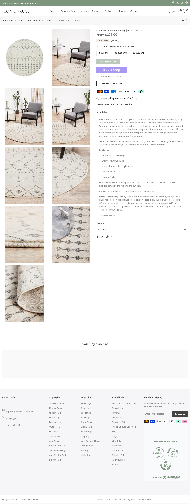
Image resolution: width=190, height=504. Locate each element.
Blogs (114, 436)
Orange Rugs (87, 445)
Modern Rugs (55, 408)
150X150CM (104, 53)
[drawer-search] (168, 11)
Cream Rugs (87, 426)
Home (5, 20)
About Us (116, 441)
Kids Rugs (53, 431)
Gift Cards (117, 445)
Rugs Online (118, 408)
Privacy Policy (130, 499)
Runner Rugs (55, 422)
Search (99, 499)
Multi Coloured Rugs (90, 441)
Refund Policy (145, 499)
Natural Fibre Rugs (57, 445)
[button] (124, 61)
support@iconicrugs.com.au (20, 411)
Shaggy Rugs (55, 412)
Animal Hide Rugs (57, 450)
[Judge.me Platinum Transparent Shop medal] (158, 452)
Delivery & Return (105, 104)
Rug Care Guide (119, 422)
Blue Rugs (85, 417)
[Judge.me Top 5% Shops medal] (165, 464)
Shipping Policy (119, 455)
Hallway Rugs (55, 459)
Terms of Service (113, 499)
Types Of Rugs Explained (124, 426)
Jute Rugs (54, 441)
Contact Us (117, 450)
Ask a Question (124, 104)
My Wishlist (117, 417)
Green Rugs (86, 431)
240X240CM (139, 53)
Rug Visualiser (118, 459)
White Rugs (86, 455)
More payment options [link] (112, 76)
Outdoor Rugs (56, 426)
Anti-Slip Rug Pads (58, 455)
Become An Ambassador (124, 403)
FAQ (114, 431)
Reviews (116, 412)
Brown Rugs (86, 422)
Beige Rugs (86, 403)
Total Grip (144, 182)
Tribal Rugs (54, 436)
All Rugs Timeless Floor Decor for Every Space (31, 20)
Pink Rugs (85, 450)
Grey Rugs (85, 436)
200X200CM (121, 53)
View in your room (112, 83)
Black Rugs (86, 412)
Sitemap (116, 464)
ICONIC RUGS (32, 499)
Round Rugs (55, 417)
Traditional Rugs (57, 403)
